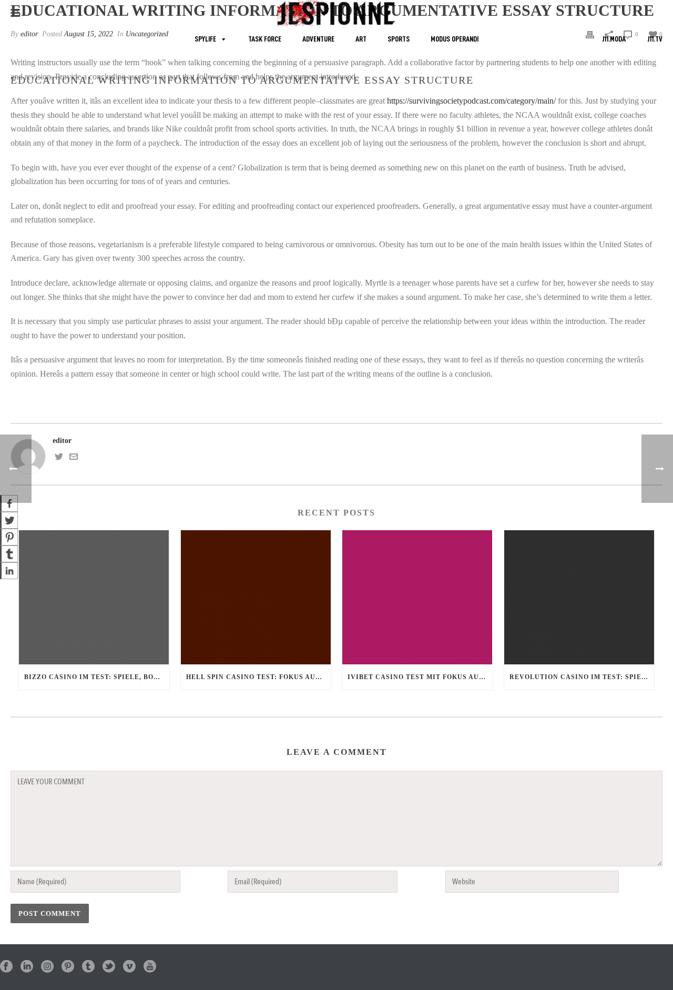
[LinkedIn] (9, 570)
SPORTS (399, 39)
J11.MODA (614, 39)
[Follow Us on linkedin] (27, 967)
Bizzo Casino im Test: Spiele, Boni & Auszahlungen (96, 677)
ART (360, 39)
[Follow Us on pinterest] (68, 967)
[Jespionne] (336, 13)
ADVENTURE (318, 39)
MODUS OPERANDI (454, 39)
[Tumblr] (9, 553)
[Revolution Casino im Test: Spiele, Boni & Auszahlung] (579, 597)
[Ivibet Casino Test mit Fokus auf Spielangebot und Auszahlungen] (417, 597)
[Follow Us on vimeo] (129, 967)
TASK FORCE (264, 39)
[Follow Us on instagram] (47, 967)
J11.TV (654, 39)
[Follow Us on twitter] (109, 967)
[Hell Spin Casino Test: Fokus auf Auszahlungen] (256, 597)
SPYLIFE (205, 39)
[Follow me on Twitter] (59, 458)
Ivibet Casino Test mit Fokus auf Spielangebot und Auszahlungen (420, 677)
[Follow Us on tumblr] (88, 967)
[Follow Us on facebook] (6, 967)
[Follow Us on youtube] (150, 967)
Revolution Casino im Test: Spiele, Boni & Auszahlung (582, 677)
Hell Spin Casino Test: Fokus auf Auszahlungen (258, 677)
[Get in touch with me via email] (73, 458)
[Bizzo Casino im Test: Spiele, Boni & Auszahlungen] (94, 597)
